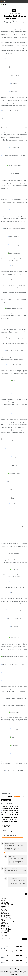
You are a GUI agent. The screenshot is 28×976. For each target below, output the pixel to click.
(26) (7, 915)
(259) (5, 906)
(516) (5, 903)
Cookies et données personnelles (19, 972)
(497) (7, 905)
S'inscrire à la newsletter (6, 800)
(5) (4, 925)
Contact (25, 971)
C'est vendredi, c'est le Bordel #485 (14, 951)
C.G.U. (11, 972)
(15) (9, 921)
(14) (4, 922)
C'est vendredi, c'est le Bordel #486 (14, 946)
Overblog (17, 969)
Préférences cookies (13, 974)
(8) (5, 924)
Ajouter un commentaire (12, 838)
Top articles (20, 971)
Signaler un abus (5, 972)
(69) (4, 911)
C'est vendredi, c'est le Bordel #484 (14, 955)
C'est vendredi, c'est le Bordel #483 (14, 960)
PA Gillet (7, 971)
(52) (2, 912)
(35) (5, 913)
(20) (6, 918)
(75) (4, 909)
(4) (6, 929)
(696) (5, 900)
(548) (4, 902)
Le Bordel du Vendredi (14, 13)
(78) (6, 908)
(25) (5, 916)
